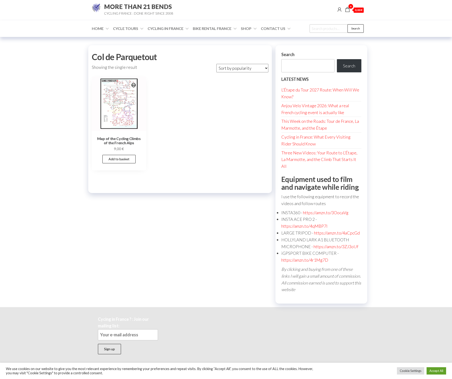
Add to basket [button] (119, 159)
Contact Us (273, 28)
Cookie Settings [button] (410, 371)
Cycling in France (165, 28)
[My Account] (339, 9)
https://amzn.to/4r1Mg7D (304, 260)
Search (355, 28)
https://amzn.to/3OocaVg (325, 212)
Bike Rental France (212, 28)
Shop (246, 28)
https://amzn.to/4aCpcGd (337, 232)
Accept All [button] (436, 371)
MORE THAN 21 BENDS (138, 6)
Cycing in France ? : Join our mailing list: (123, 323)
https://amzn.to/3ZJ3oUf (336, 246)
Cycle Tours (125, 28)
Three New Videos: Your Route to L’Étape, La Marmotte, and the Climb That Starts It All (319, 159)
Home (98, 28)
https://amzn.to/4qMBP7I (304, 226)
